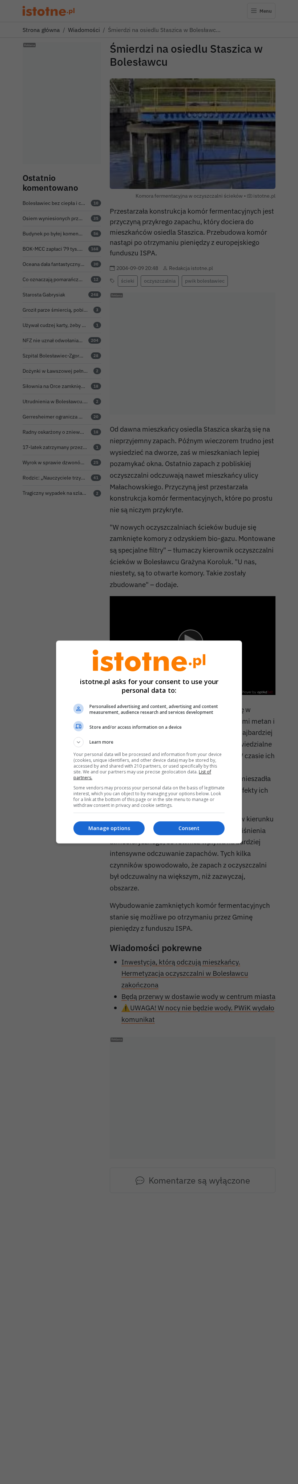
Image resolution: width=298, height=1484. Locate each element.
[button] (149, 742)
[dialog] (149, 742)
